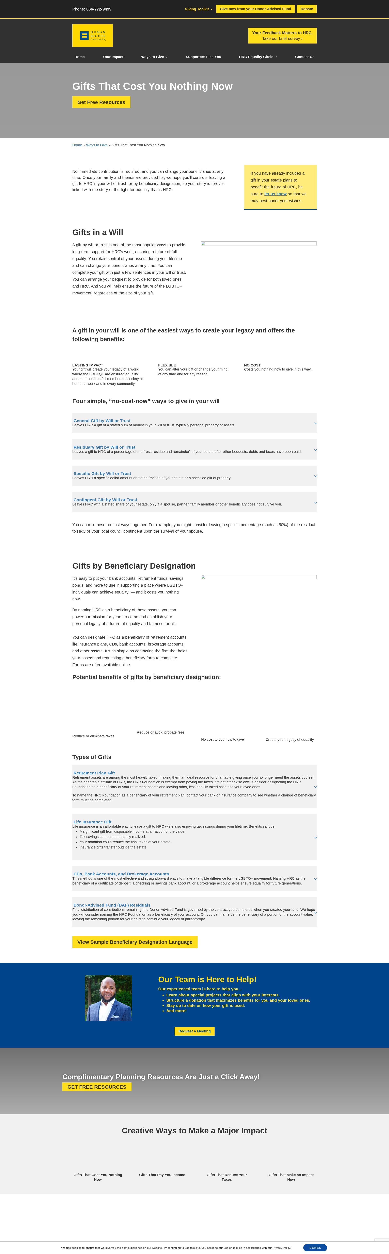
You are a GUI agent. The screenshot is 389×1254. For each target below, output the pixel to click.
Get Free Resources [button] (101, 102)
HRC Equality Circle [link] (256, 57)
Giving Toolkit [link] (197, 9)
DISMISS (315, 1247)
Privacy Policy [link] (164, 1234)
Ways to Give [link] (152, 57)
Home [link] (80, 57)
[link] (92, 46)
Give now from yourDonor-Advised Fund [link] (255, 9)
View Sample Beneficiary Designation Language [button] (134, 942)
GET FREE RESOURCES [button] (96, 1086)
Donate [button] (307, 9)
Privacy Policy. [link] (282, 1247)
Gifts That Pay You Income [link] (162, 1175)
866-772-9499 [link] (98, 9)
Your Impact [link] (113, 57)
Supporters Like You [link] (203, 57)
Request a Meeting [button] (194, 1031)
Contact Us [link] (304, 57)
